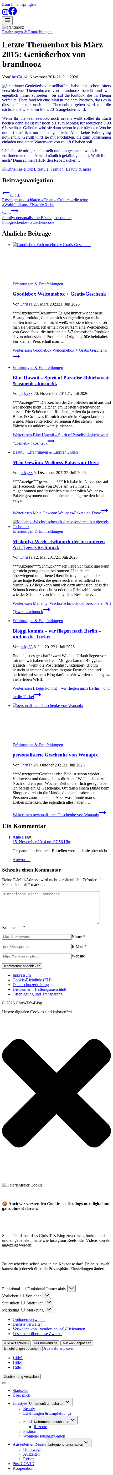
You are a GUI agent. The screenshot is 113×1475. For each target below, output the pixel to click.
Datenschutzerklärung (31, 984)
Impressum (22, 975)
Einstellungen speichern (22, 1349)
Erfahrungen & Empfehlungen (27, 32)
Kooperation (23, 1468)
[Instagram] (5, 14)
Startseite (20, 1390)
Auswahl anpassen (77, 1343)
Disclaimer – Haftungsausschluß (39, 989)
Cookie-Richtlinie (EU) (32, 980)
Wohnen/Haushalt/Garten (44, 1436)
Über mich (21, 1395)
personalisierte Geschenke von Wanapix (55, 755)
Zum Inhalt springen (19, 4)
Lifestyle (20, 1403)
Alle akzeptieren (16, 1343)
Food (27, 1421)
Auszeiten (31, 1454)
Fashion (29, 1431)
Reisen (28, 1459)
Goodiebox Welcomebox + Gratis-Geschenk (59, 294)
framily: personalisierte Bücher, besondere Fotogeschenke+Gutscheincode (36, 218)
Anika (18, 837)
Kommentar (13, 927)
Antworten (21, 859)
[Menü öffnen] (7, 20)
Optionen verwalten (29, 1319)
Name (78, 936)
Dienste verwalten (28, 1324)
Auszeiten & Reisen (29, 1444)
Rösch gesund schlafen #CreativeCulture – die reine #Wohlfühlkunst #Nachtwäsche (45, 200)
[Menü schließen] (4, 1383)
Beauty (18, 452)
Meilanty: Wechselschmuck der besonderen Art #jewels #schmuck (59, 544)
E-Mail (79, 946)
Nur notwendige (45, 1343)
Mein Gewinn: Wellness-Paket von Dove (56, 462)
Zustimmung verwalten (21, 1377)
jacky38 (26, 393)
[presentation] (62, 262)
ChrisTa (15, 77)
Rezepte (40, 1426)
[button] (56, 1093)
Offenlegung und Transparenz (37, 994)
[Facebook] (12, 14)
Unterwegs (32, 1449)
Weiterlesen (57, 513)
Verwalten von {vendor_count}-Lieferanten (49, 1329)
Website (78, 956)
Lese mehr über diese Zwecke (37, 1333)
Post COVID (23, 1463)
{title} (18, 1358)
